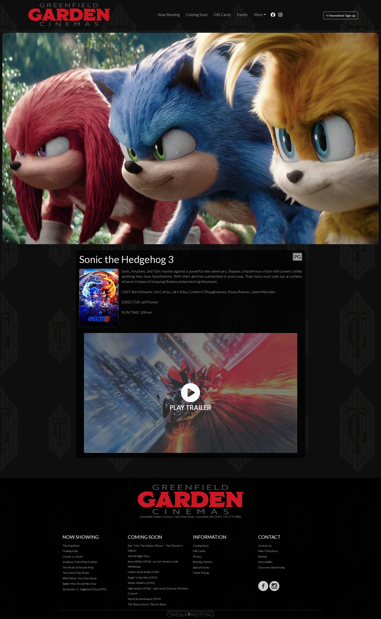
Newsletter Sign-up (341, 15)
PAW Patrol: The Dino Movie (80, 578)
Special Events (201, 567)
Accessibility (265, 562)
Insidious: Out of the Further (80, 562)
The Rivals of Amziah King (78, 567)
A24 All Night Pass (139, 556)
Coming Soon (197, 14)
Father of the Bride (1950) (143, 572)
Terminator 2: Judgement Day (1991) (84, 589)
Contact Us (265, 545)
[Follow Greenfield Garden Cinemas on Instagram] (274, 586)
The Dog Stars (71, 545)
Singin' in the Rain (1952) (142, 577)
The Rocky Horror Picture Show (147, 604)
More (258, 14)
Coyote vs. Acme (73, 556)
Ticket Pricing (201, 572)
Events (242, 14)
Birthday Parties (202, 562)
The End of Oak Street (76, 572)
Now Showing (169, 14)
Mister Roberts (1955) (141, 583)
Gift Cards (222, 14)
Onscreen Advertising (271, 567)
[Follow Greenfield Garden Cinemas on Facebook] (263, 586)
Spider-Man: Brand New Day (79, 583)
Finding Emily (70, 551)
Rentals (262, 556)
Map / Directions (268, 551)
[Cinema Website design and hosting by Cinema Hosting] (190, 613)
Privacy (197, 556)
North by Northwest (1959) (144, 599)
